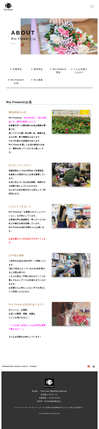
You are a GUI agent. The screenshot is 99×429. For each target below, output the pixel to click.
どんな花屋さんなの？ (80, 71)
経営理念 (38, 69)
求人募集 (38, 80)
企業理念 (17, 69)
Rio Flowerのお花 (17, 81)
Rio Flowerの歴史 (59, 71)
